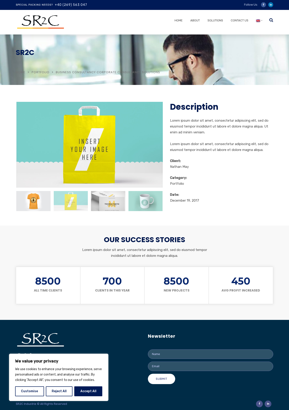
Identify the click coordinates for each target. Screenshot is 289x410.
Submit (161, 378)
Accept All (88, 391)
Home (179, 20)
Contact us (239, 20)
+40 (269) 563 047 (71, 5)
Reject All (59, 391)
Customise (29, 391)
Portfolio (40, 72)
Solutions (215, 20)
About (195, 20)
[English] (258, 21)
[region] (58, 377)
